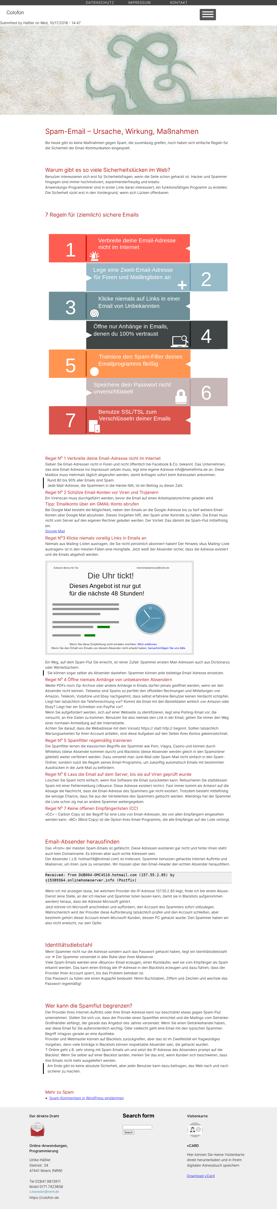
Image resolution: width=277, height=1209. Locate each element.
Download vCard (201, 1176)
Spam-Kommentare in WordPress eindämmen (86, 1098)
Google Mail (55, 531)
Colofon (15, 12)
